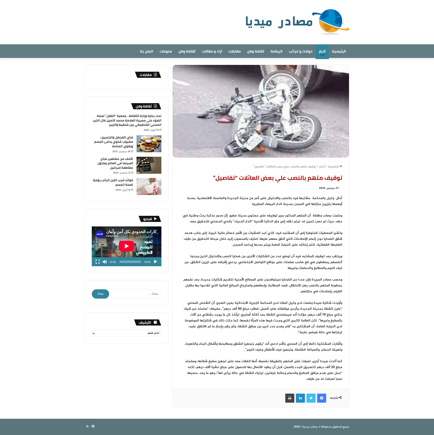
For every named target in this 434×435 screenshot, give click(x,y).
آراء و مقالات (212, 51)
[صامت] (105, 261)
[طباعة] (289, 398)
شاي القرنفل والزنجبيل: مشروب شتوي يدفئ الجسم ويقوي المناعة (113, 141)
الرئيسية (339, 51)
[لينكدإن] (300, 398)
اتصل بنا (146, 51)
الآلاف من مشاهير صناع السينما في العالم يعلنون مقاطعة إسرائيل (115, 163)
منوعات (166, 51)
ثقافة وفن (255, 51)
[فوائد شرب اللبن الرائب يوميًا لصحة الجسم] (149, 186)
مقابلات (234, 51)
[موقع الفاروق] (294, 22)
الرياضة (277, 51)
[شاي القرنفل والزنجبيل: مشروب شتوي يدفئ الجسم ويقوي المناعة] (149, 143)
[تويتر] (311, 398)
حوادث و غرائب (300, 51)
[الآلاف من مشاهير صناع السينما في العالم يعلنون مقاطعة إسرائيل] (149, 165)
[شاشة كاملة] (97, 261)
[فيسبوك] (321, 398)
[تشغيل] (155, 261)
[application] (126, 246)
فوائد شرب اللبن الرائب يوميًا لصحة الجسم (113, 182)
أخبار (322, 51)
